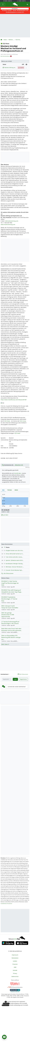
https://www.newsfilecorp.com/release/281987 (14, 399)
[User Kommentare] (4, 1037)
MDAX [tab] (16, 490)
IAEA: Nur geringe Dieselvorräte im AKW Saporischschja (7, 614)
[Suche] (27, 4)
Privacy (15, 973)
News (5, 39)
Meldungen (11, 39)
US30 (22, 1)
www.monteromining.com (8, 224)
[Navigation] (3, 4)
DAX (8, 1)
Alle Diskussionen (8, 573)
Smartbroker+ (18, 473)
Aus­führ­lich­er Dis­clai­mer (6, 903)
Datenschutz (15, 976)
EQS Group (23, 421)
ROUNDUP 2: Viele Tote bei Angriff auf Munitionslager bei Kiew (10, 583)
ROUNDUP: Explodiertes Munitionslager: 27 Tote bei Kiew (9, 599)
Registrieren (23, 679)
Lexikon (15, 961)
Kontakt (15, 970)
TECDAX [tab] (9, 490)
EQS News (18, 39)
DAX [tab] (3, 490)
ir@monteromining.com (11, 221)
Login (15, 679)
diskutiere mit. (19, 465)
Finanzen (15, 964)
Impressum (15, 955)
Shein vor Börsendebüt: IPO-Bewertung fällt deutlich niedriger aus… (11, 637)
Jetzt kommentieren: (5, 56)
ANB (15, 967)
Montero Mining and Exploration (10, 67)
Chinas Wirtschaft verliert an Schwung (16, 554)
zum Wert (5, 515)
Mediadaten (15, 958)
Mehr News (4, 644)
